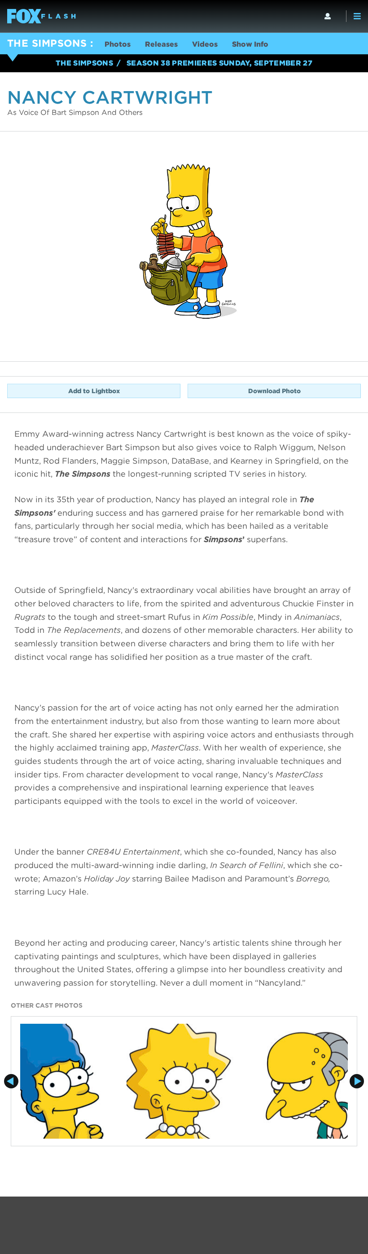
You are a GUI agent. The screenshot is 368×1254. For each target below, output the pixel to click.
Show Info (250, 44)
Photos (118, 44)
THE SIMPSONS (47, 43)
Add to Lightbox (94, 391)
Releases (161, 44)
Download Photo (274, 391)
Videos (205, 44)
